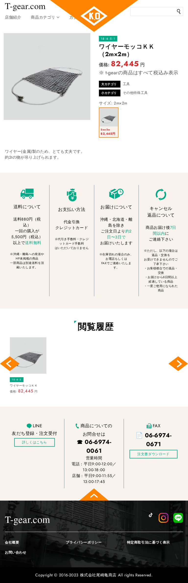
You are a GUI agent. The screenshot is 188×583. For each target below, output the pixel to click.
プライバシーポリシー (84, 542)
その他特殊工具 (135, 92)
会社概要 (12, 542)
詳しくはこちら (34, 442)
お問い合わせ (15, 552)
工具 (126, 83)
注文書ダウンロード (153, 454)
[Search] (178, 11)
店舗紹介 (13, 17)
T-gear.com (27, 519)
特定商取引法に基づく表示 (148, 542)
